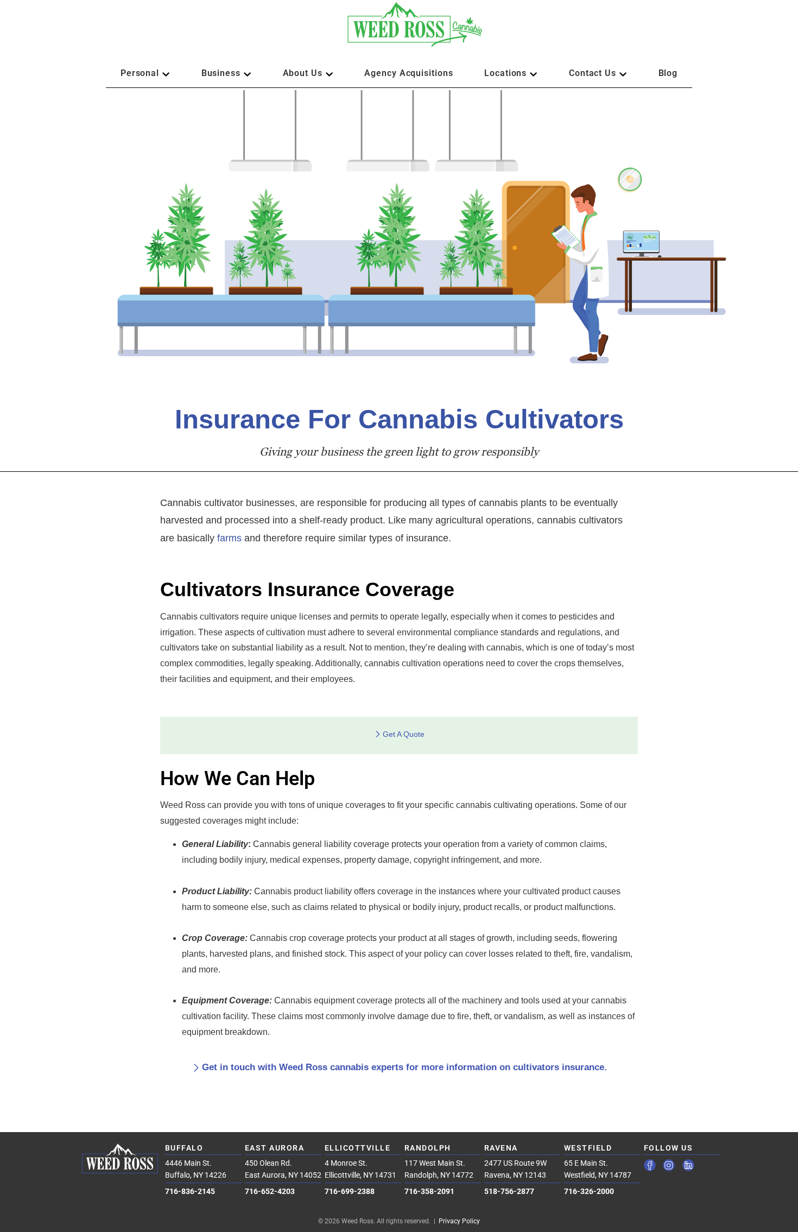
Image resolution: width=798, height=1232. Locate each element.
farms (229, 538)
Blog (668, 73)
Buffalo (184, 1147)
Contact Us (592, 73)
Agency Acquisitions (408, 73)
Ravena (501, 1147)
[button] (399, 30)
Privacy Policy (459, 1221)
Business (220, 73)
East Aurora (275, 1147)
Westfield (588, 1147)
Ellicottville (358, 1147)
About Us (302, 73)
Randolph (427, 1147)
